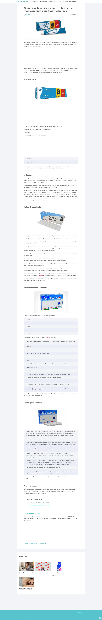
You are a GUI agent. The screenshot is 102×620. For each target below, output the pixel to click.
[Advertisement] (51, 57)
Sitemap (32, 613)
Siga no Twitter (78, 613)
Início (25, 38)
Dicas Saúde (27, 14)
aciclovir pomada (43, 543)
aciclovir (41, 275)
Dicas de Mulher (72, 1)
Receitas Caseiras (43, 1)
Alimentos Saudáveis (53, 1)
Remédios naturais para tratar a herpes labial (39, 505)
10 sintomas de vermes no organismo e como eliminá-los (26, 589)
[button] (83, 1)
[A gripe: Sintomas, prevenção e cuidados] (26, 566)
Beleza (60, 1)
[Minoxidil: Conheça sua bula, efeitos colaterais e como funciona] (59, 566)
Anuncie (26, 613)
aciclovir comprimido (33, 543)
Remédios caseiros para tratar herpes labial (38, 502)
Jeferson (26, 15)
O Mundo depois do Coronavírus (40, 573)
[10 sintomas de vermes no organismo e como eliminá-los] (26, 582)
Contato (21, 613)
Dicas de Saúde (36, 1)
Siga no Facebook (81, 613)
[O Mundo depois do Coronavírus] (43, 566)
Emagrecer (65, 1)
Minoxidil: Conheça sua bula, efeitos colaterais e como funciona (59, 574)
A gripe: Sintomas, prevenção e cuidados (26, 573)
